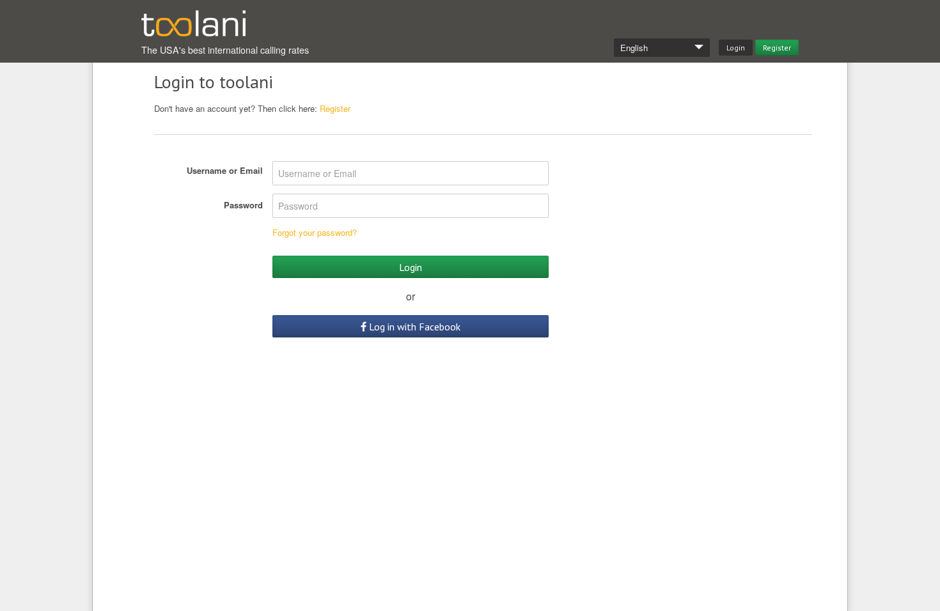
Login (735, 47)
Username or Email (225, 170)
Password (243, 205)
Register (777, 47)
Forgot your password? (314, 232)
